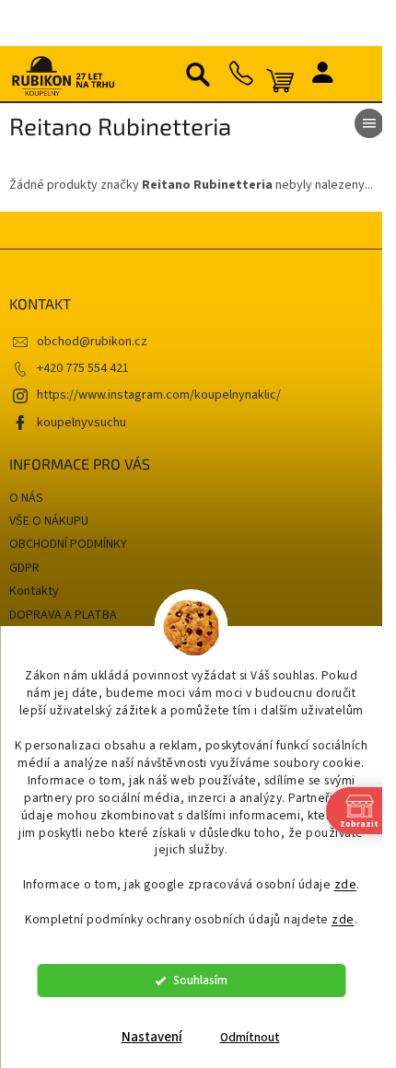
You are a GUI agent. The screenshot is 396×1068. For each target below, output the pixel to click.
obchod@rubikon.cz (92, 341)
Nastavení (152, 1037)
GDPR (24, 568)
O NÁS (26, 498)
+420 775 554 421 (83, 368)
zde (345, 884)
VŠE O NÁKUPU (48, 521)
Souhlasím (200, 980)
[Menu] (369, 123)
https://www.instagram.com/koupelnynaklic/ (159, 395)
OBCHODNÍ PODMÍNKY (68, 544)
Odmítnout (250, 1037)
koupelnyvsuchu (81, 422)
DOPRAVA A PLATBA (63, 615)
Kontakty (34, 591)
